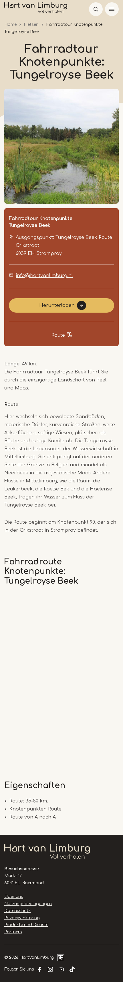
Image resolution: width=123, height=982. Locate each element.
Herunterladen (57, 305)
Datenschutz (17, 911)
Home (10, 24)
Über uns (13, 897)
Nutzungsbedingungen (28, 904)
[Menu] (112, 9)
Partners (13, 932)
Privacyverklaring (22, 918)
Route (58, 335)
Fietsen (31, 24)
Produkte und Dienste (26, 925)
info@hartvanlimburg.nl (44, 275)
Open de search (96, 9)
